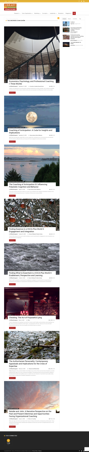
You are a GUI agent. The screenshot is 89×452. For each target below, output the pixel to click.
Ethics (9, 314)
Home (6, 1)
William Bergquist (14, 86)
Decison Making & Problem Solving (16, 226)
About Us (10, 1)
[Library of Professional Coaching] (10, 4)
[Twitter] (81, 1)
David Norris (72, 45)
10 (54, 418)
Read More (12, 92)
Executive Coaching (13, 78)
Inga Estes (72, 23)
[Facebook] (79, 1)
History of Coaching (13, 408)
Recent (69, 18)
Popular (64, 18)
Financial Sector (41, 86)
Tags (80, 18)
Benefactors (15, 1)
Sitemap (40, 450)
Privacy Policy (35, 450)
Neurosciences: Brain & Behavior (16, 127)
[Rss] (84, 1)
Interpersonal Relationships (15, 358)
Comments (75, 18)
